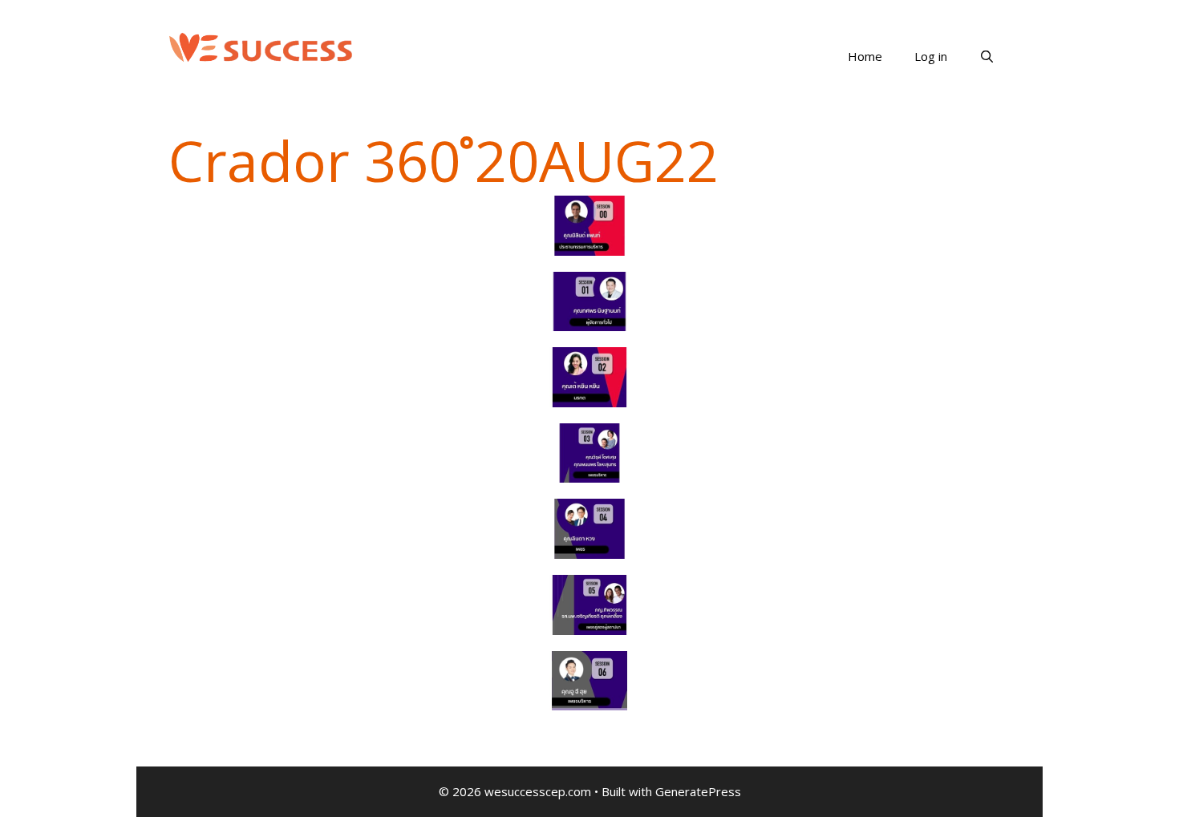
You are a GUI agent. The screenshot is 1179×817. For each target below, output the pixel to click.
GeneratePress (698, 791)
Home (865, 56)
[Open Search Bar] (987, 56)
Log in (930, 56)
